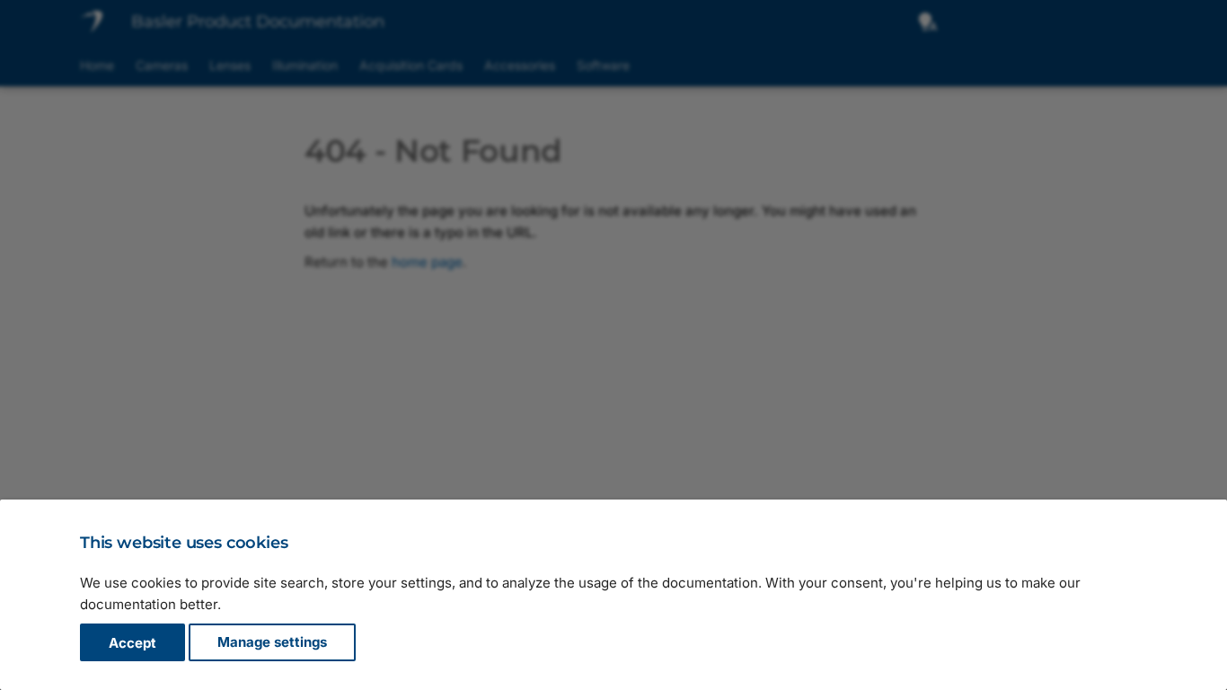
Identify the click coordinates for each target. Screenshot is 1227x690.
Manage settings (272, 642)
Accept (132, 642)
